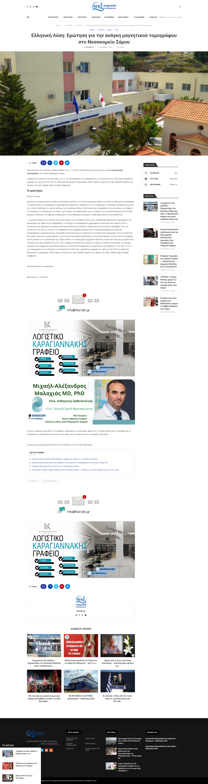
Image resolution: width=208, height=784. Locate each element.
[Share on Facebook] (49, 162)
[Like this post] (44, 162)
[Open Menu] (28, 17)
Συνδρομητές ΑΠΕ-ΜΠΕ (92, 749)
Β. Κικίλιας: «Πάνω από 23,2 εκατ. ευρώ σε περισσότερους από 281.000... (118, 698)
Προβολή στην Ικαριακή (72, 739)
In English (153, 17)
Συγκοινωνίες (109, 17)
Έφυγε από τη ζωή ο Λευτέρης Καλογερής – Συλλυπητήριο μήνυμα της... (117, 663)
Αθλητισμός (96, 17)
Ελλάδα (79, 25)
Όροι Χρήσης (90, 743)
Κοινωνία (68, 25)
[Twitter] (30, 7)
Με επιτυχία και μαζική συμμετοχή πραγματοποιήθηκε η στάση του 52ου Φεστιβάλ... (44, 698)
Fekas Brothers (78, 781)
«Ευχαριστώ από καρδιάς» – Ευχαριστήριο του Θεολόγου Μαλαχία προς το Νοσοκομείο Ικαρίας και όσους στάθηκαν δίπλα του (169, 211)
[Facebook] (27, 7)
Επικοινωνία (90, 738)
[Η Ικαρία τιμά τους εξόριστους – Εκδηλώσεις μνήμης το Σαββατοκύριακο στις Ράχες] (150, 301)
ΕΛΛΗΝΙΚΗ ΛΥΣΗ (34, 481)
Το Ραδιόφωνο (139, 17)
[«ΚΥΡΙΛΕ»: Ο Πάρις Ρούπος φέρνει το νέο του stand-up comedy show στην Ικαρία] (150, 280)
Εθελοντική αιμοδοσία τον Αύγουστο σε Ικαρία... (26, 764)
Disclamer (70, 748)
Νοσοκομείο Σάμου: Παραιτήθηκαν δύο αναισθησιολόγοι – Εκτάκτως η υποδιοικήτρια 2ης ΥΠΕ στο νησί (75, 470)
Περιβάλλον (67, 17)
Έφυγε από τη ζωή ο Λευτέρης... (24, 776)
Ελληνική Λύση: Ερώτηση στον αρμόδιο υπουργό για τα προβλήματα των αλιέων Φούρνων (70, 462)
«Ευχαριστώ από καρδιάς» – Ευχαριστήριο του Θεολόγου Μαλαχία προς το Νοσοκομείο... (44, 663)
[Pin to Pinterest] (61, 162)
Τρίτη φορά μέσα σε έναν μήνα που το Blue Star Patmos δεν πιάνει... (129, 741)
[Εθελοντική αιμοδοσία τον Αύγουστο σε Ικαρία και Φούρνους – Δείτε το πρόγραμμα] (81, 645)
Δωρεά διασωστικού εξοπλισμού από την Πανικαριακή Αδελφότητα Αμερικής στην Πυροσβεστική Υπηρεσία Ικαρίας (169, 237)
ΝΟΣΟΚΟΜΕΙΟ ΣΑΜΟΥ (50, 481)
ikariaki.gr (90, 47)
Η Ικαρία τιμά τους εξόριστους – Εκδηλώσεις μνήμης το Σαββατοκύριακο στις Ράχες (169, 303)
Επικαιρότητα (53, 17)
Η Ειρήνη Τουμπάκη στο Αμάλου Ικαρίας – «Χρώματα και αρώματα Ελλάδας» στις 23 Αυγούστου (169, 261)
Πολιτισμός (82, 17)
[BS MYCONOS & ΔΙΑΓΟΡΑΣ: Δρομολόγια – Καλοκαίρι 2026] (81, 681)
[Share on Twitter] (55, 162)
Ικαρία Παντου (123, 17)
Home (58, 25)
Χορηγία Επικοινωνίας (71, 744)
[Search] (180, 7)
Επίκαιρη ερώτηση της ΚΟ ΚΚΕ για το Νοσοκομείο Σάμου (55, 466)
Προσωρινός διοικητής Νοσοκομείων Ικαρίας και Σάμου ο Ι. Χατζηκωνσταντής (64, 459)
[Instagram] (34, 7)
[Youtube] (37, 7)
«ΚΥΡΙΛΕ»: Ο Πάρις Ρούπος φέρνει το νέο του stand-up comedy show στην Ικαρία (168, 282)
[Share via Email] (67, 162)
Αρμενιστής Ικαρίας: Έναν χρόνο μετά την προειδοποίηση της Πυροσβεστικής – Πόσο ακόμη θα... (129, 753)
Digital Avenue (91, 781)
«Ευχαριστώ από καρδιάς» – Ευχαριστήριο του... (27, 752)
